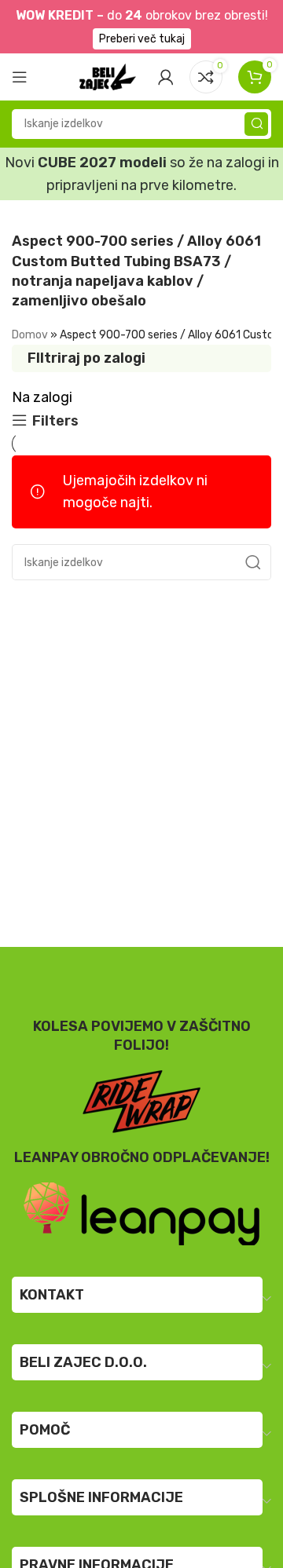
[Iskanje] (256, 124)
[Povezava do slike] (141, 1213)
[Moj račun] (166, 77)
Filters (55, 421)
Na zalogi (42, 397)
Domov (30, 335)
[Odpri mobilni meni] (19, 77)
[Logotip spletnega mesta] (107, 75)
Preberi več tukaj (142, 39)
